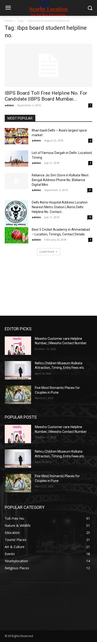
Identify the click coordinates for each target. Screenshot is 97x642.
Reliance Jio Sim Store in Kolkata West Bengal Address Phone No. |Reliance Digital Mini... (60, 180)
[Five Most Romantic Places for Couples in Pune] (18, 395)
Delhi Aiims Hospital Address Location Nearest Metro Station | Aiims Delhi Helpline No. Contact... (60, 207)
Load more (47, 252)
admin (9, 105)
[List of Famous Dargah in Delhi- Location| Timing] (16, 158)
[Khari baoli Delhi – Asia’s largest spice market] (16, 136)
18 (90, 217)
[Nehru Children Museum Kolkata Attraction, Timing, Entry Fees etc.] (18, 370)
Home (9, 21)
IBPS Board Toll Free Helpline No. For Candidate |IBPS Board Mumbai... (46, 96)
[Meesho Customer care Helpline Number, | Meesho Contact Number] (18, 345)
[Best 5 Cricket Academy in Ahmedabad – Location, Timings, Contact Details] (16, 235)
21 (90, 190)
